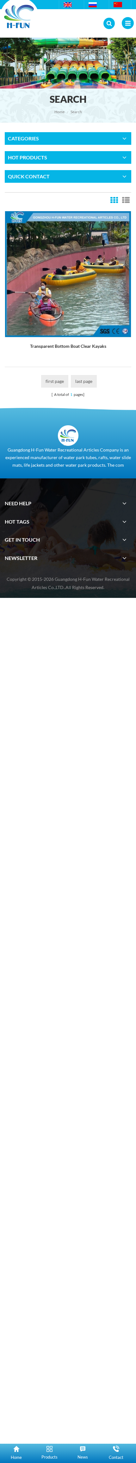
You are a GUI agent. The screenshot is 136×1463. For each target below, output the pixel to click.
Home (59, 111)
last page (83, 381)
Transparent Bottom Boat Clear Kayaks (68, 346)
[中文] (118, 4)
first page (55, 381)
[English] (68, 4)
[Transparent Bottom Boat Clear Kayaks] (68, 273)
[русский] (93, 4)
